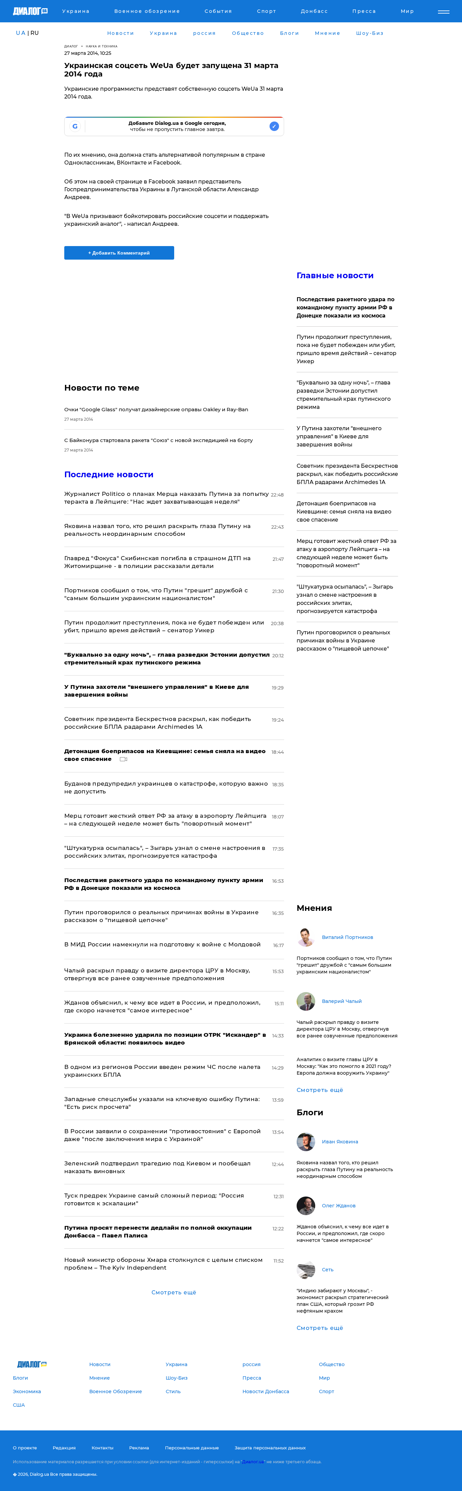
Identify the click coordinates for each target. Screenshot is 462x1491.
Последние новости (109, 474)
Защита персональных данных (270, 1447)
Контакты (102, 1447)
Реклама (139, 1447)
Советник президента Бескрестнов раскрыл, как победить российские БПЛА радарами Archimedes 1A (347, 474)
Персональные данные (192, 1447)
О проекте (25, 1447)
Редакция (64, 1447)
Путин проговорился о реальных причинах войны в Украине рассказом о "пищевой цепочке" (343, 640)
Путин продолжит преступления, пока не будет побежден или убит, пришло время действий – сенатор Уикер (346, 349)
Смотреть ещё (174, 1292)
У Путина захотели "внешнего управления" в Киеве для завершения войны (339, 436)
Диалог (71, 46)
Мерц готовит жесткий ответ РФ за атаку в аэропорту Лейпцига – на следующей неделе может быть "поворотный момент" (346, 553)
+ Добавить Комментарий (119, 253)
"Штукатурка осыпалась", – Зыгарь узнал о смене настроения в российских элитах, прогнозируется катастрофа (345, 599)
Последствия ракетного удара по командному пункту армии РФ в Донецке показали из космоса (345, 307)
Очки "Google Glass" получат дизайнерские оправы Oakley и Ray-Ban (156, 409)
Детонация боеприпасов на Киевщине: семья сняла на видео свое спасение (344, 511)
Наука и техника (102, 46)
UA (21, 33)
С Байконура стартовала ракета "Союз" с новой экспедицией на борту (158, 440)
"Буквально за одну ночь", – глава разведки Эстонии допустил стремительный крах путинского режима (344, 394)
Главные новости (335, 275)
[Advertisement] (174, 315)
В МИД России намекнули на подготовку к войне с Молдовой (162, 944)
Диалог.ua (253, 1461)
